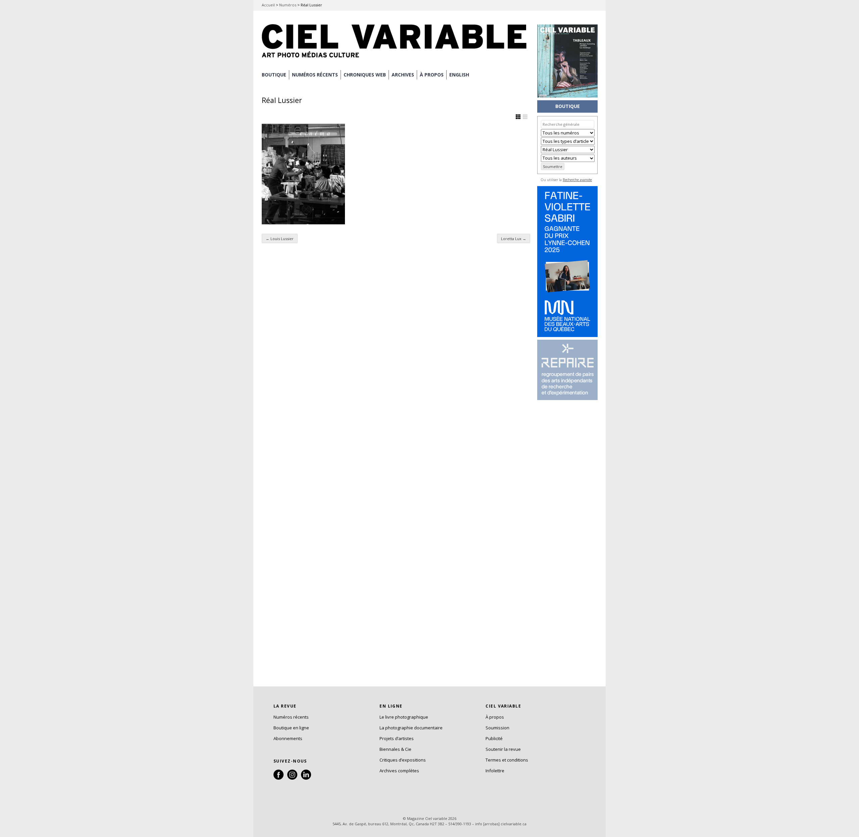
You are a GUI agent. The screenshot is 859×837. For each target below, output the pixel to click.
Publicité (494, 738)
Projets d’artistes (397, 738)
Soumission (497, 728)
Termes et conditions (507, 760)
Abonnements (287, 738)
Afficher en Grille (518, 116)
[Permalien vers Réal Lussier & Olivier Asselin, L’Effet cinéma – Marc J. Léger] (303, 174)
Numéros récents (291, 717)
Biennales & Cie (395, 749)
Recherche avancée (577, 179)
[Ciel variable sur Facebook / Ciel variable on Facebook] (278, 778)
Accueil (268, 4)
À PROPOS (432, 74)
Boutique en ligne (291, 728)
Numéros (287, 4)
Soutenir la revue (503, 749)
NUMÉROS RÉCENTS (315, 74)
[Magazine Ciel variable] (396, 58)
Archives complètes (399, 771)
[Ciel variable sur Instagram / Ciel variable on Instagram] (292, 778)
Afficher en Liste (525, 116)
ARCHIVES (403, 74)
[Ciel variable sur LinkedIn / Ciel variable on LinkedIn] (306, 778)
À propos (495, 717)
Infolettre (495, 771)
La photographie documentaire (411, 728)
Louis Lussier (280, 238)
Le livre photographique (404, 717)
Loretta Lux (513, 238)
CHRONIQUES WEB (365, 74)
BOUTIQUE (274, 74)
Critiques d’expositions (403, 760)
